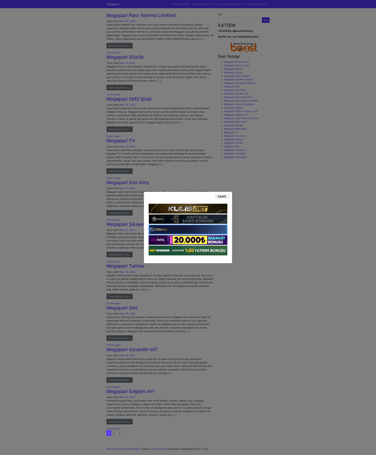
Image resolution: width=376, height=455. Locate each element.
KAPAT (222, 196)
